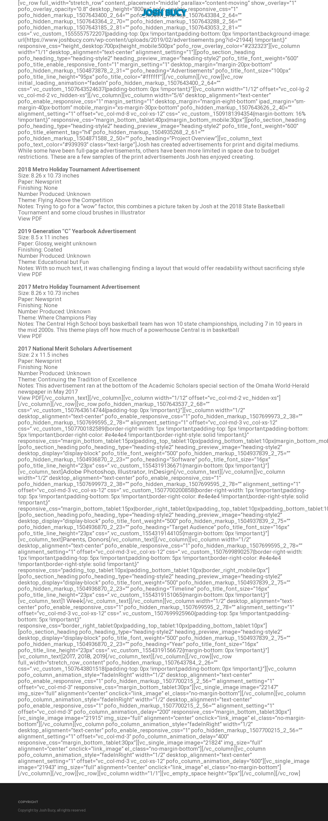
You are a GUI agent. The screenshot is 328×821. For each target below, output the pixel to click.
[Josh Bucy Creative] (164, 13)
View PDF (30, 218)
